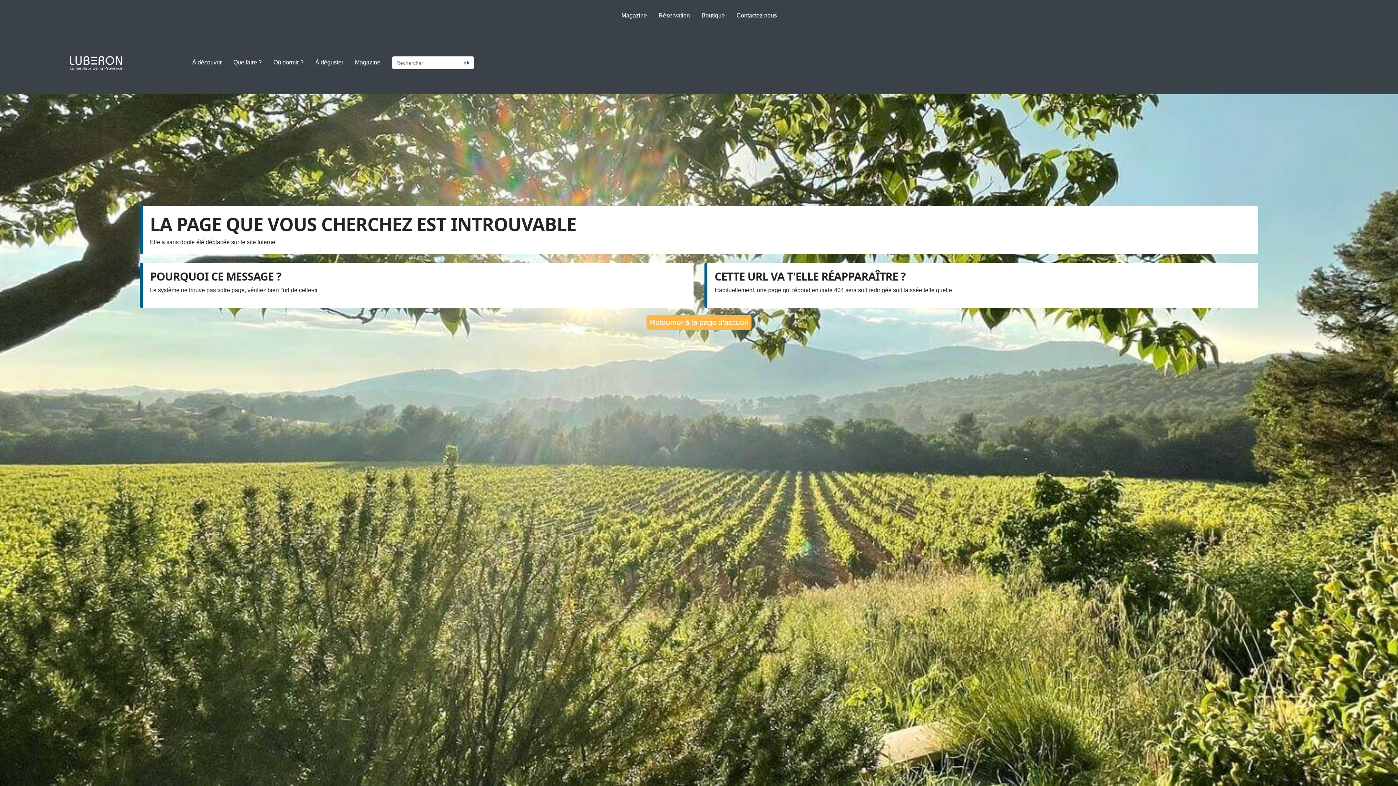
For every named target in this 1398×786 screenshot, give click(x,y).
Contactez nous (756, 15)
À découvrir (207, 62)
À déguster (329, 62)
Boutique (713, 15)
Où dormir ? (288, 62)
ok (466, 63)
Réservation (674, 15)
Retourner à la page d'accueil (699, 322)
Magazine (634, 15)
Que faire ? (247, 62)
